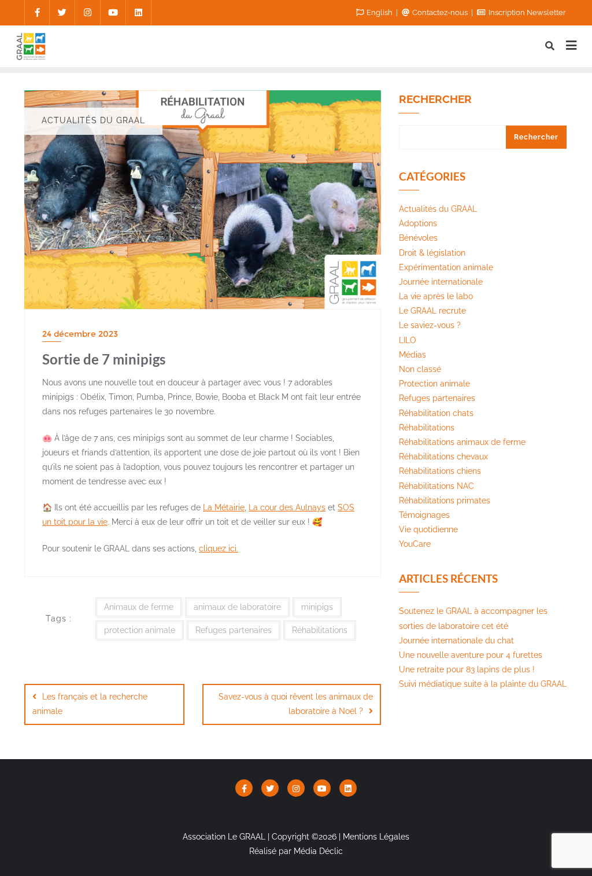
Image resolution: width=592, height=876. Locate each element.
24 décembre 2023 (80, 334)
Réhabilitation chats (436, 413)
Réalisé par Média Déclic (296, 851)
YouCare (415, 544)
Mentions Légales (376, 836)
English (379, 12)
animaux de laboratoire (237, 607)
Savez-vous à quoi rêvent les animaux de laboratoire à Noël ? (296, 704)
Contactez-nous (439, 12)
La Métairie (224, 507)
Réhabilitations (319, 630)
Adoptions (418, 223)
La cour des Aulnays (287, 507)
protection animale (139, 630)
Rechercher (435, 99)
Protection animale (434, 383)
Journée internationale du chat (456, 640)
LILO (407, 340)
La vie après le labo (436, 296)
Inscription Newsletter (526, 12)
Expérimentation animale (446, 267)
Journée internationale (441, 281)
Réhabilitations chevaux (443, 456)
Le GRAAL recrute (432, 310)
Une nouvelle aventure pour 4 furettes (470, 655)
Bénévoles (418, 237)
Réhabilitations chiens (440, 471)
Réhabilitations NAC (436, 486)
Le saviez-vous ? (430, 325)
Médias (412, 354)
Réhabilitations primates (444, 500)
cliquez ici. (218, 548)
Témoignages (424, 515)
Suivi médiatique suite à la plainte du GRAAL (483, 684)
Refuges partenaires (233, 630)
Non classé (420, 369)
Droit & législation (432, 252)
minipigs (317, 607)
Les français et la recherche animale (89, 704)
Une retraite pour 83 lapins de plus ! (467, 669)
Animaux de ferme (138, 607)
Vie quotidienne (428, 529)
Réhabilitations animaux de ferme (462, 442)
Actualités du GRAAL (438, 209)
